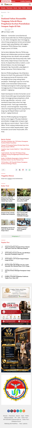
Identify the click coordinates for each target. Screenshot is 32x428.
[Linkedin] (17, 411)
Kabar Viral (25, 417)
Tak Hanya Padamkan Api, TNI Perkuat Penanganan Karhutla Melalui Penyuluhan (14, 142)
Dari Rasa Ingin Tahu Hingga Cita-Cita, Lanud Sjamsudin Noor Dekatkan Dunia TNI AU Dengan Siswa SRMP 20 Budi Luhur (17, 265)
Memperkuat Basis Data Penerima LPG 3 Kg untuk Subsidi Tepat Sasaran (8, 199)
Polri (19, 417)
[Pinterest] (14, 411)
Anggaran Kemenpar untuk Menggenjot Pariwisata (22, 229)
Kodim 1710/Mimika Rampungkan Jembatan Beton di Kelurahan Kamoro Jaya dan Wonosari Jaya (14, 159)
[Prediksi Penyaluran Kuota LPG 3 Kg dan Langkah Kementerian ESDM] (24, 192)
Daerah (18, 415)
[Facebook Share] (16, 170)
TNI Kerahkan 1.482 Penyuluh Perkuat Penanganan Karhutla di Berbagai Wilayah (14, 163)
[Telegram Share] (26, 170)
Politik (27, 415)
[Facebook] (8, 411)
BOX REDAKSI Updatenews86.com (12, 419)
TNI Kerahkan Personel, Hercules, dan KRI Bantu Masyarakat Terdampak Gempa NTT (17, 253)
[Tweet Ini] (19, 170)
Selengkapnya (15, 236)
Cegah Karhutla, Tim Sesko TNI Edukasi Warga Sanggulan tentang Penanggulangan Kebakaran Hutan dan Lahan (15, 154)
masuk (10, 178)
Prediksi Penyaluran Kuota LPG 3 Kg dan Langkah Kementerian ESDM (24, 199)
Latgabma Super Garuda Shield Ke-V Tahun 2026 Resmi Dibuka (15, 149)
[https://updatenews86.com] (8, 4)
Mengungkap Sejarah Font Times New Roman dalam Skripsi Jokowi (8, 229)
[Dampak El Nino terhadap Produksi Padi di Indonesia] (8, 207)
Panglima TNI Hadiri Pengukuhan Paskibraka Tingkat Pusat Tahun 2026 (16, 277)
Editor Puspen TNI (8, 29)
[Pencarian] (30, 4)
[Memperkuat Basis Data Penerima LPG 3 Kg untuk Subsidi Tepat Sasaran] (8, 192)
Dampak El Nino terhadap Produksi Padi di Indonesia (8, 213)
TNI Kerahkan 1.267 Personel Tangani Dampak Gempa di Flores (17, 259)
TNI (2, 16)
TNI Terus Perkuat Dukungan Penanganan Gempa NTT (17, 271)
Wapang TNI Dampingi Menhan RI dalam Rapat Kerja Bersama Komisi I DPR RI (15, 146)
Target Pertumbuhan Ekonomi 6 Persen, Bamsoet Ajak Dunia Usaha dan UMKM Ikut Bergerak (17, 247)
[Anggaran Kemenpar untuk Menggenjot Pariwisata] (24, 222)
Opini (22, 415)
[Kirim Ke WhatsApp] (29, 170)
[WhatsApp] (20, 411)
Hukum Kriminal (8, 417)
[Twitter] (11, 411)
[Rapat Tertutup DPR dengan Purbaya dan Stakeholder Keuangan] (24, 207)
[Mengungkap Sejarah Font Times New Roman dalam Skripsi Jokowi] (8, 222)
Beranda (5, 415)
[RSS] (23, 411)
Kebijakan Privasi (16, 421)
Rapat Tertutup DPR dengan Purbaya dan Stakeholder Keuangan (22, 214)
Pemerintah (12, 415)
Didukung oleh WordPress (10, 423)
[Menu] (2, 4)
